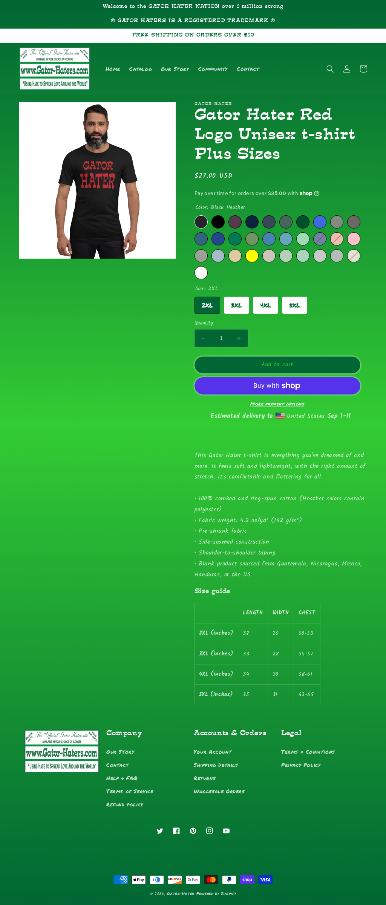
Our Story (120, 751)
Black (218, 222)
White (201, 272)
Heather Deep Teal (201, 238)
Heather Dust (269, 255)
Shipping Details (216, 764)
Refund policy (124, 804)
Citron (353, 255)
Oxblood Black (235, 222)
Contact (117, 764)
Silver (319, 255)
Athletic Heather (201, 255)
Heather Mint (302, 255)
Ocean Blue (286, 238)
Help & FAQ (122, 778)
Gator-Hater (180, 893)
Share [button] (210, 436)
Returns (205, 778)
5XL (294, 303)
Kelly (235, 238)
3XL (236, 303)
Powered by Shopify (216, 893)
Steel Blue (269, 238)
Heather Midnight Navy (269, 222)
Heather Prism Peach (336, 238)
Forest (302, 222)
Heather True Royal (218, 238)
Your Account (212, 751)
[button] (330, 69)
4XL (265, 303)
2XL (207, 303)
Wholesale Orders (219, 791)
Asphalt (353, 222)
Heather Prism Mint (302, 238)
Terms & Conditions (308, 751)
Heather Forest (286, 222)
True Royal (319, 222)
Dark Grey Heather (336, 222)
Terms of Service (129, 791)
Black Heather (201, 222)
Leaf (252, 238)
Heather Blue (319, 238)
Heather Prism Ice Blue (286, 255)
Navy (252, 222)
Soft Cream (235, 255)
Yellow (252, 255)
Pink (353, 238)
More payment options (277, 404)
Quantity (204, 323)
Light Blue (218, 255)
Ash (336, 255)
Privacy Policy (300, 764)
